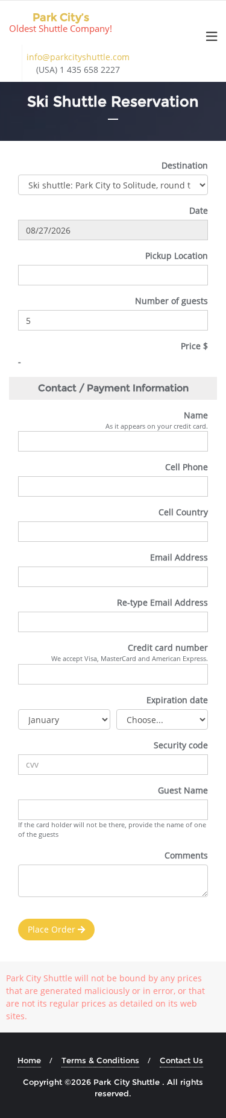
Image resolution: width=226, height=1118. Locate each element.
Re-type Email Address (162, 602)
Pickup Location (176, 255)
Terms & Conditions (100, 1060)
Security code (181, 745)
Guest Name (183, 790)
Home (29, 1060)
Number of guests (171, 300)
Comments (186, 855)
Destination (185, 165)
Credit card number (168, 647)
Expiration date (177, 700)
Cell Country (183, 512)
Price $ (194, 346)
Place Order (53, 929)
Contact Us (181, 1060)
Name (196, 415)
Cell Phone (186, 467)
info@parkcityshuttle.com (78, 57)
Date (198, 210)
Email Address (179, 557)
